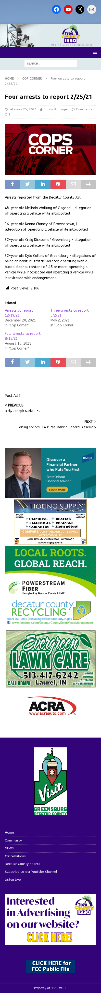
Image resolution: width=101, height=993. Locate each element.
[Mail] (91, 9)
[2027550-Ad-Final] (50, 495)
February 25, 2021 (23, 109)
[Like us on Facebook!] (56, 9)
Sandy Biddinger (56, 109)
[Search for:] (50, 64)
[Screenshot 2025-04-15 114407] (50, 685)
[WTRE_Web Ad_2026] (50, 595)
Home (9, 832)
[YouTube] (68, 9)
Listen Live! (13, 879)
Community (13, 840)
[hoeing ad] (50, 542)
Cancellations (15, 856)
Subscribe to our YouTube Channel (31, 872)
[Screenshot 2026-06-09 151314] (50, 622)
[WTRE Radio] (50, 44)
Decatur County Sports (22, 864)
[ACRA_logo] (50, 712)
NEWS (9, 848)
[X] (80, 9)
